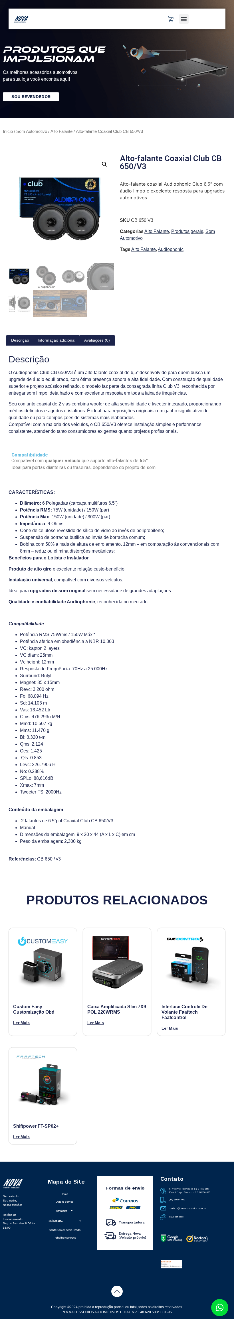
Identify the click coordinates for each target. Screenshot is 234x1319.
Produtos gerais (187, 231)
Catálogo (61, 1210)
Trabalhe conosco (64, 1237)
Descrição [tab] (20, 340)
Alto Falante (61, 131)
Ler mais (21, 1022)
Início (8, 131)
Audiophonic (170, 249)
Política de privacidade (55, 1221)
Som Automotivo (31, 131)
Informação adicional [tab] (56, 340)
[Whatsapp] (219, 1307)
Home (64, 1194)
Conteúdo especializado (64, 1229)
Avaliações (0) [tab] (97, 340)
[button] (184, 19)
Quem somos (64, 1201)
